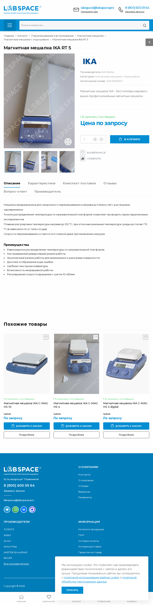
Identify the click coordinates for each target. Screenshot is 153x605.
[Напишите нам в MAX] (32, 509)
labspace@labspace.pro (97, 8)
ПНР (81, 535)
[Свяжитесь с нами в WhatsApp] (15, 509)
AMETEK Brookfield (15, 552)
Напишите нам (89, 11)
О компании (85, 480)
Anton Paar (10, 546)
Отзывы (110, 183)
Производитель (48, 191)
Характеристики (41, 183)
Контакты (84, 474)
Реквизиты (85, 497)
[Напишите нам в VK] (24, 509)
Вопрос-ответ (15, 191)
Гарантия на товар (90, 552)
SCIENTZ (9, 529)
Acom (7, 540)
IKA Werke (108, 71)
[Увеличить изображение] (68, 141)
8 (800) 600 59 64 (137, 8)
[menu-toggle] (10, 25)
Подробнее (26, 434)
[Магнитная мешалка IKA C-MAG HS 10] (27, 364)
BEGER (8, 557)
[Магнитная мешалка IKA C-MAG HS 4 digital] (126, 364)
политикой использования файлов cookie (91, 577)
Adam (7, 535)
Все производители (16, 563)
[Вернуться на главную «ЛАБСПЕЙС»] (39, 470)
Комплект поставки (79, 183)
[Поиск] (144, 25)
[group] (39, 100)
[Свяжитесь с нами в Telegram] (7, 509)
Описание (12, 183)
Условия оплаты (88, 540)
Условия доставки (89, 546)
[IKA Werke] (91, 62)
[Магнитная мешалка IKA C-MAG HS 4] (77, 364)
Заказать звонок (134, 11)
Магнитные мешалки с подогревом (117, 76)
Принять (72, 590)
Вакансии (84, 491)
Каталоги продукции (91, 529)
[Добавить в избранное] (46, 338)
